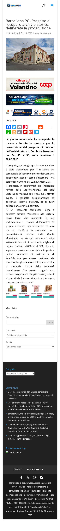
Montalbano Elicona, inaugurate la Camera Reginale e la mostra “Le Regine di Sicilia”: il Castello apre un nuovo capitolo (28, 428)
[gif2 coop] (30, 89)
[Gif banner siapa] (30, 113)
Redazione (13, 33)
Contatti (18, 469)
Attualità (38, 33)
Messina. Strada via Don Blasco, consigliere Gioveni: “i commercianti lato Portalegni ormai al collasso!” (30, 395)
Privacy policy (35, 469)
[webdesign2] (30, 104)
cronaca (47, 33)
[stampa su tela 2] (30, 295)
